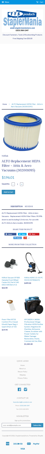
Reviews (29, 206)
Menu (6, 2)
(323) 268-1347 (25, 405)
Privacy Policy (22, 378)
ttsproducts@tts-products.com (22, 402)
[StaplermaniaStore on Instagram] (25, 390)
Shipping (23, 375)
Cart (41, 2)
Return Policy (22, 372)
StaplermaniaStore (21, 436)
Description (17, 206)
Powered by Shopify (36, 436)
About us (22, 368)
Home (4, 104)
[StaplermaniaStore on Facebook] (19, 390)
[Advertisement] (22, 73)
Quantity (6, 184)
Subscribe (37, 425)
